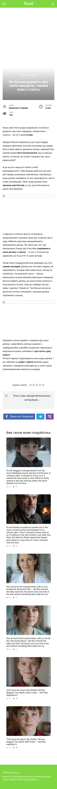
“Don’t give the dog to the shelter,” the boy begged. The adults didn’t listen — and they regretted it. (26, 742)
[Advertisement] (28, 37)
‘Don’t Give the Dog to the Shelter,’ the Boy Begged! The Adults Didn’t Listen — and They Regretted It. (27, 692)
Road (28, 3)
